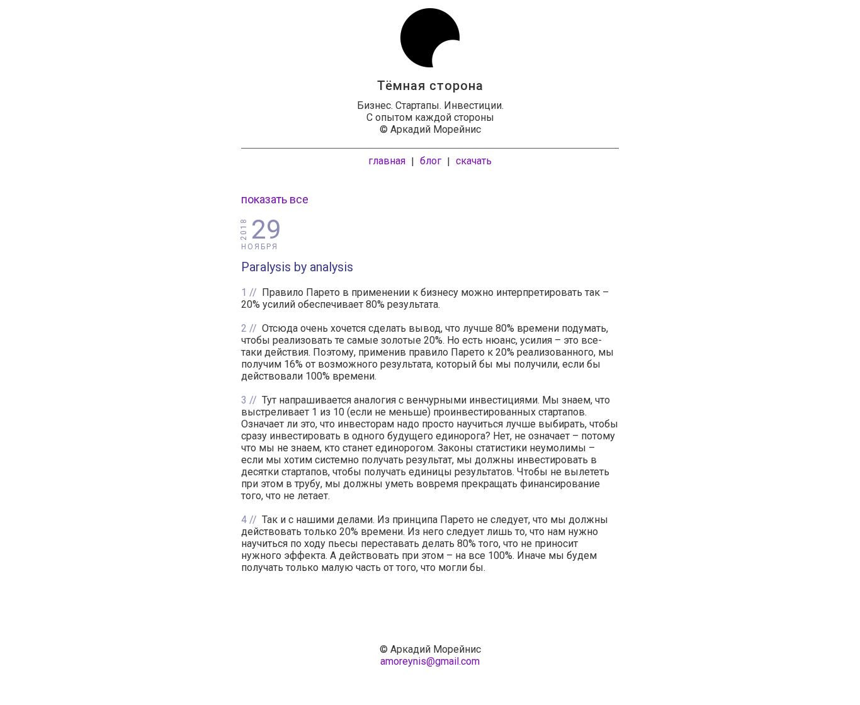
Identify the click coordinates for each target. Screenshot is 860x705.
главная (386, 161)
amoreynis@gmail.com (430, 661)
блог (430, 161)
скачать (474, 161)
